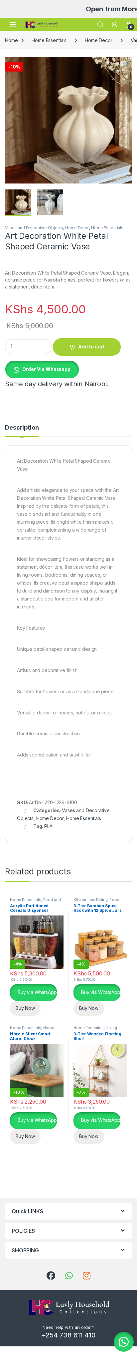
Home (11, 40)
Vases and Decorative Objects (34, 227)
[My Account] (114, 24)
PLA (48, 826)
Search (100, 24)
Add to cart (91, 346)
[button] (126, 64)
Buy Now (25, 1008)
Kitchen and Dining (90, 899)
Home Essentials (49, 40)
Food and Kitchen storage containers (35, 901)
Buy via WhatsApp (36, 992)
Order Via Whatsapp (46, 369)
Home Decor (98, 40)
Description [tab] (22, 428)
